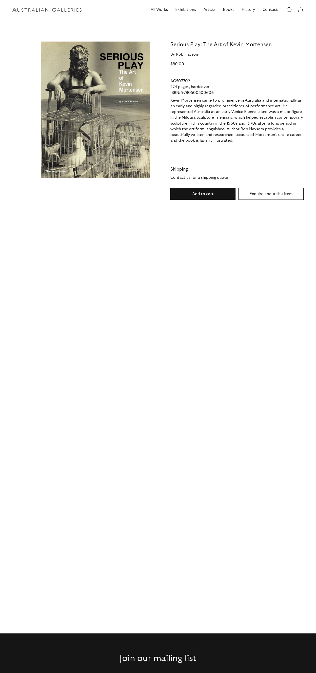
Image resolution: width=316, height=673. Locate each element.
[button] (159, 10)
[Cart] (300, 10)
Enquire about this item (271, 194)
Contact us (180, 177)
